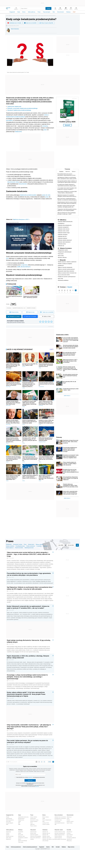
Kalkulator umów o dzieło (63, 230)
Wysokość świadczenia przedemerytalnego (19, 110)
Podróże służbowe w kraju (60, 831)
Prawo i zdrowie (33, 825)
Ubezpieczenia (21, 819)
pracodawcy (9, 120)
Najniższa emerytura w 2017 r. (21, 219)
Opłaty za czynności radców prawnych (66, 269)
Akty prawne (33, 829)
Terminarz (63, 287)
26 (64, 290)
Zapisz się (30, 780)
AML (55, 824)
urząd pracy (24, 265)
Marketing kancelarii (29, 547)
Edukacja (68, 11)
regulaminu (30, 777)
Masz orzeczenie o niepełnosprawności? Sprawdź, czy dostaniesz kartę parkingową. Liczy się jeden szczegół (67, 199)
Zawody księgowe (9, 822)
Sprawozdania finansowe (59, 822)
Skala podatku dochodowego (60, 839)
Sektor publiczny (31, 11)
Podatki (7, 816)
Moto (54, 11)
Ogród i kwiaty (69, 822)
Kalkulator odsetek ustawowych (65, 240)
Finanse (68, 819)
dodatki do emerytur (31, 307)
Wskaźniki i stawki (59, 829)
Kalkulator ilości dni (62, 236)
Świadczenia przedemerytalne (31, 15)
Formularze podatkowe (71, 837)
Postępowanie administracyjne (64, 251)
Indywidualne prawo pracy (23, 816)
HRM (19, 824)
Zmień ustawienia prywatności (30, 847)
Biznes (23, 11)
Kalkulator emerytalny (62, 234)
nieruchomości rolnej (13, 182)
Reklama (64, 847)
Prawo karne (60, 253)
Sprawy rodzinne (39, 544)
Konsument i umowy (17, 544)
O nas (7, 847)
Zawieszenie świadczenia (14, 106)
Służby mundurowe (30, 546)
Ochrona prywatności (16, 847)
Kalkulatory (63, 220)
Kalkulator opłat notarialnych (64, 242)
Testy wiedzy (20, 842)
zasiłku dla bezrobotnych (23, 266)
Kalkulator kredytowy (62, 238)
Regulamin (41, 847)
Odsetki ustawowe (58, 837)
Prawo (39, 11)
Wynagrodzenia (21, 818)
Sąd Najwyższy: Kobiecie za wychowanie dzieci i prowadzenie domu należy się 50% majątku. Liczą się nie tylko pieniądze (66, 178)
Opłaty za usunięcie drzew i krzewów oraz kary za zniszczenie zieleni (67, 273)
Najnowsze (68, 171)
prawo (45, 129)
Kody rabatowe (70, 834)
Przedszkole (20, 831)
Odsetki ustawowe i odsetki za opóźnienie (67, 261)
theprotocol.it (69, 839)
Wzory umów (61, 255)
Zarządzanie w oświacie (23, 837)
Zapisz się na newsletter (48, 312)
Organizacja (8, 831)
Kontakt (58, 847)
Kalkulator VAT (45, 834)
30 (75, 290)
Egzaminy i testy (21, 836)
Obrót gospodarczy (10, 819)
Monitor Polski (33, 833)
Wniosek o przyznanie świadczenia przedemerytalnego (22, 108)
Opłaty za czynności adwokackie (65, 267)
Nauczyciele (20, 834)
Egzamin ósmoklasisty (22, 840)
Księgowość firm (9, 815)
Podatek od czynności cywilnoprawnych (66, 276)
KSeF (74, 11)
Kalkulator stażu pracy (46, 837)
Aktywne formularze (66, 248)
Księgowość (12, 11)
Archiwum (69, 833)
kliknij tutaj (37, 786)
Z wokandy (39, 546)
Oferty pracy (69, 840)
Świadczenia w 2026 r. (62, 335)
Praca (18, 15)
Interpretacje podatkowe (63, 280)
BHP (19, 822)
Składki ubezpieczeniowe (59, 834)
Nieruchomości (60, 11)
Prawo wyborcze (10, 547)
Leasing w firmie (45, 822)
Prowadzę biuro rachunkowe (60, 818)
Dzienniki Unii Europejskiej (35, 836)
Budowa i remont (70, 821)
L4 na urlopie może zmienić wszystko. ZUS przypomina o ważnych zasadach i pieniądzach (66, 189)
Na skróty (69, 829)
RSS (53, 847)
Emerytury (22, 15)
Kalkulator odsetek (46, 836)
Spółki (43, 818)
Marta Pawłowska (15, 28)
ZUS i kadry (8, 821)
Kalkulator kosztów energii (64, 232)
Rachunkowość (9, 818)
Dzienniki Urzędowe (34, 834)
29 (72, 290)
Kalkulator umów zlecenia (63, 229)
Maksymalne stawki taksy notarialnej (66, 271)
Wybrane (73, 171)
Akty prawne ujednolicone (35, 837)
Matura (19, 839)
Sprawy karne (31, 544)
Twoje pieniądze (46, 11)
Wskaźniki (63, 260)
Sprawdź (67, 125)
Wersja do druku (14, 312)
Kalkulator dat (61, 245)
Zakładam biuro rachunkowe (60, 816)
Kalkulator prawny (62, 243)
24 (59, 290)
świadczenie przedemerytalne (28, 195)
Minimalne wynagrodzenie (60, 833)
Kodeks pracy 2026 (67, 122)
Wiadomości (9, 544)
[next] (53, 762)
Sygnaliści (45, 546)
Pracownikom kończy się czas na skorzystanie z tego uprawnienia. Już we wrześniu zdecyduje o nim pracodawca (66, 174)
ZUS (7, 258)
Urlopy (19, 821)
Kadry (18, 11)
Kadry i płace (8, 837)
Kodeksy (32, 839)
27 (67, 290)
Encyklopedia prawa (20, 546)
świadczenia (18, 131)
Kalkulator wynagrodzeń (63, 227)
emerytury (45, 126)
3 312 (49, 761)
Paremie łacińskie (19, 547)
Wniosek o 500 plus (62, 257)
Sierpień (69, 287)
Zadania (7, 834)
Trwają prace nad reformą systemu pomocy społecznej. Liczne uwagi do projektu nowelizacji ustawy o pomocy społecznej (66, 210)
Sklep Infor (32, 824)
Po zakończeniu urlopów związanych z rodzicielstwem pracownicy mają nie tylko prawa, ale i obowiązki (66, 185)
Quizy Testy (60, 278)
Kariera (48, 847)
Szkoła (19, 833)
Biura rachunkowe (59, 815)
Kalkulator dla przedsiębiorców (64, 225)
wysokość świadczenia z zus (19, 307)
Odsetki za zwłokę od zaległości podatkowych (65, 264)
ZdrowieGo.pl (69, 831)
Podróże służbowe (58, 836)
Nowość (67, 120)
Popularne (61, 171)
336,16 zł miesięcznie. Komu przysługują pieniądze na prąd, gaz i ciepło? (66, 213)
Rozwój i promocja (9, 836)
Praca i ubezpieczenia (46, 819)
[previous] (36, 762)
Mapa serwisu (71, 847)
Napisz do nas (31, 312)
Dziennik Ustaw (33, 831)
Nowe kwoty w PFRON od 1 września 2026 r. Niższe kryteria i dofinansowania (67, 192)
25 (62, 290)
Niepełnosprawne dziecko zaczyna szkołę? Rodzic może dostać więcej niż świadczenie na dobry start (67, 203)
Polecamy (59, 437)
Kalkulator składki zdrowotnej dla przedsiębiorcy (65, 222)
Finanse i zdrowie (45, 824)
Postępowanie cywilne (63, 250)
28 (70, 290)
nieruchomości (23, 184)
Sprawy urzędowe (10, 546)
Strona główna (9, 15)
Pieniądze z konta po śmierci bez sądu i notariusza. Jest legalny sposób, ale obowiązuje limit (66, 206)
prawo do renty (46, 195)
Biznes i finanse (45, 816)
